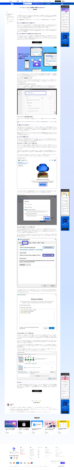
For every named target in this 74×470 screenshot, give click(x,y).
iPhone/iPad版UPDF (32, 452)
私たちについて (47, 449)
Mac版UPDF (31, 450)
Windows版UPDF (32, 449)
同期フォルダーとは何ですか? (10, 19)
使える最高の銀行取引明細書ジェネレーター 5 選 (65, 206)
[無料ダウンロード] (58, 1)
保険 (38, 454)
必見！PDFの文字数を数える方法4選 (65, 22)
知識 (6, 431)
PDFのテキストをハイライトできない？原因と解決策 (65, 17)
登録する (63, 1)
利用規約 (26, 466)
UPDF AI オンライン (32, 455)
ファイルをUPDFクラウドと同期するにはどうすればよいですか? (10, 17)
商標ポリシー (41, 466)
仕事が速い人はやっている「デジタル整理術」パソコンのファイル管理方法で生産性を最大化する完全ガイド (65, 201)
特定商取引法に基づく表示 (46, 466)
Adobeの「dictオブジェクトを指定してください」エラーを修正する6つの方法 (65, 382)
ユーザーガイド (58, 449)
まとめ (7, 23)
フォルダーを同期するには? (10, 21)
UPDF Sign (31, 458)
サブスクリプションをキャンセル (60, 456)
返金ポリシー (38, 466)
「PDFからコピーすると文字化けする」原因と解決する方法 (65, 14)
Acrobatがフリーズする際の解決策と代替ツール (65, 214)
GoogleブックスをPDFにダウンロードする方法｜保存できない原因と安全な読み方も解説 (65, 204)
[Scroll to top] (72, 468)
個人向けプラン (22, 449)
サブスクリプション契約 (30, 466)
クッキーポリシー (35, 466)
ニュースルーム (47, 455)
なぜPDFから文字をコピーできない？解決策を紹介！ (65, 198)
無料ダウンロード (57, 1)
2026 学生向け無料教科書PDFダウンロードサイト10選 (65, 212)
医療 (38, 451)
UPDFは (28, 36)
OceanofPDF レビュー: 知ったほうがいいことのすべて (65, 394)
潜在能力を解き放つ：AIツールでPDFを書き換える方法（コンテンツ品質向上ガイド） (65, 27)
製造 (38, 457)
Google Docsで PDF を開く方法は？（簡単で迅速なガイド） (65, 397)
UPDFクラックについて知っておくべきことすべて (65, 389)
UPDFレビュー (47, 450)
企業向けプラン (22, 450)
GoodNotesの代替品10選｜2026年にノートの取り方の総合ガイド (65, 20)
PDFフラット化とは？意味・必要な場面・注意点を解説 (65, 209)
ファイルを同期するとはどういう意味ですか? (10, 14)
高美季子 (29, 9)
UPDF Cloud (51, 74)
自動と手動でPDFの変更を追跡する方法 (65, 391)
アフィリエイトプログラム (48, 453)
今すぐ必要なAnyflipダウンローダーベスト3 (65, 387)
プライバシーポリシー (22, 466)
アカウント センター (58, 453)
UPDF (11, 1)
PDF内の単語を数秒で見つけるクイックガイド (65, 24)
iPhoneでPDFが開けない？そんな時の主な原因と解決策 (65, 30)
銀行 (38, 450)
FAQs (56, 450)
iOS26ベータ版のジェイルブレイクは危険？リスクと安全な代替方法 (65, 385)
